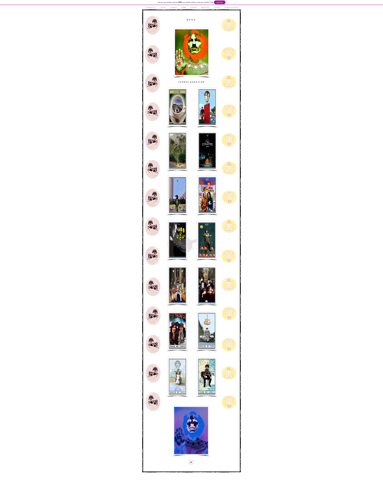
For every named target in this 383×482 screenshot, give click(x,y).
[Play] (191, 462)
